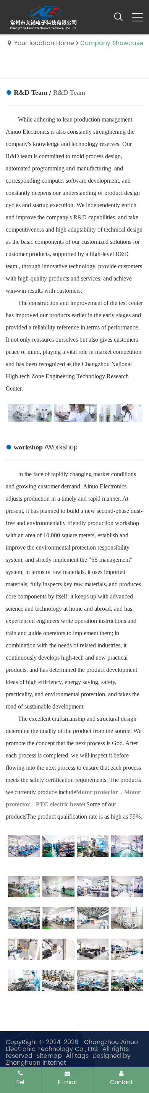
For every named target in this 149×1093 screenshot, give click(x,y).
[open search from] (118, 16)
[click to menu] (137, 17)
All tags (77, 1056)
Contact (121, 1082)
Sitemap (49, 1056)
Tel (20, 1082)
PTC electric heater (61, 804)
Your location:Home (44, 43)
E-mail (67, 1082)
